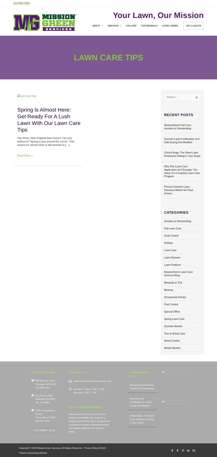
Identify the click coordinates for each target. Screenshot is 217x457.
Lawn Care (170, 250)
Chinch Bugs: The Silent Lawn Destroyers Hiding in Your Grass (142, 419)
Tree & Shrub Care (174, 333)
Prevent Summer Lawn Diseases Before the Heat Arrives (178, 190)
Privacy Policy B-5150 (95, 448)
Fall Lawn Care (172, 228)
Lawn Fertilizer (172, 265)
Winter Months (172, 348)
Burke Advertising (29, 453)
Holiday (168, 243)
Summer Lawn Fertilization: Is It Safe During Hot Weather (141, 402)
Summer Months (173, 326)
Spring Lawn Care (174, 319)
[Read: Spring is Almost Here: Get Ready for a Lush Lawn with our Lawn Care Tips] (26, 95)
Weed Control (172, 340)
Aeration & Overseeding (177, 221)
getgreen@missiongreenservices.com (92, 381)
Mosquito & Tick (173, 282)
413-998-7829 (21, 3)
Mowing (168, 290)
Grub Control (171, 235)
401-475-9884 (42, 402)
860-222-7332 (42, 421)
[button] (101, 25)
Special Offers (172, 311)
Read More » (25, 155)
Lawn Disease (172, 257)
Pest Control (171, 304)
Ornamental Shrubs (175, 297)
